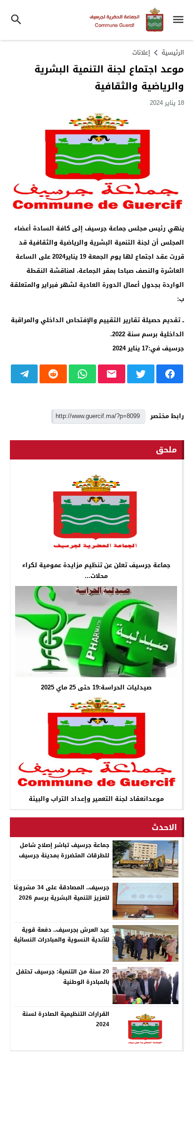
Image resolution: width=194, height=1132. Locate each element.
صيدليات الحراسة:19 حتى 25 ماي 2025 (96, 687)
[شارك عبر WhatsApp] (82, 374)
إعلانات (141, 52)
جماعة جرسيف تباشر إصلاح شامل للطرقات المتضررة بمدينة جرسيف (64, 850)
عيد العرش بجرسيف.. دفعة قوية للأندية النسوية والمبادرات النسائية (61, 935)
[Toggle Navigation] (180, 20)
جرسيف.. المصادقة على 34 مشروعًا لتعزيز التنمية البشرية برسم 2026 (61, 892)
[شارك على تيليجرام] (24, 374)
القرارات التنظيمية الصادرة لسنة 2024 (65, 1019)
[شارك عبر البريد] (111, 374)
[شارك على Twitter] (140, 374)
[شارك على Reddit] (53, 374)
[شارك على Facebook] (170, 374)
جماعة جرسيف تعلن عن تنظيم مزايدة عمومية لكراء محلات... (96, 570)
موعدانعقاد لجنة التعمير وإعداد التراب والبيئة (96, 799)
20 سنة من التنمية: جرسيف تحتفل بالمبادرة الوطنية (62, 976)
